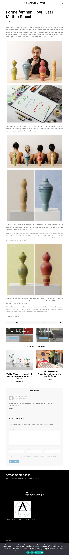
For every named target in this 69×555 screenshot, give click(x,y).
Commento (11, 429)
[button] (62, 3)
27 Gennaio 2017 (10, 21)
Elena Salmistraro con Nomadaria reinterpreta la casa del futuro (49, 374)
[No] (67, 549)
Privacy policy (39, 552)
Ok (28, 552)
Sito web (47, 449)
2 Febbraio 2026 (19, 381)
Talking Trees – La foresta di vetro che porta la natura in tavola (19, 376)
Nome (10, 449)
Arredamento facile (18, 475)
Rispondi (11, 408)
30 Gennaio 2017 (43, 334)
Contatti (8, 540)
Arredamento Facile (34, 3)
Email (29, 449)
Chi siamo (8, 536)
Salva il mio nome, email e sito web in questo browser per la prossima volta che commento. (33, 456)
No (32, 552)
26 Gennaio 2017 (13, 334)
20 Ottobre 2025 (50, 379)
